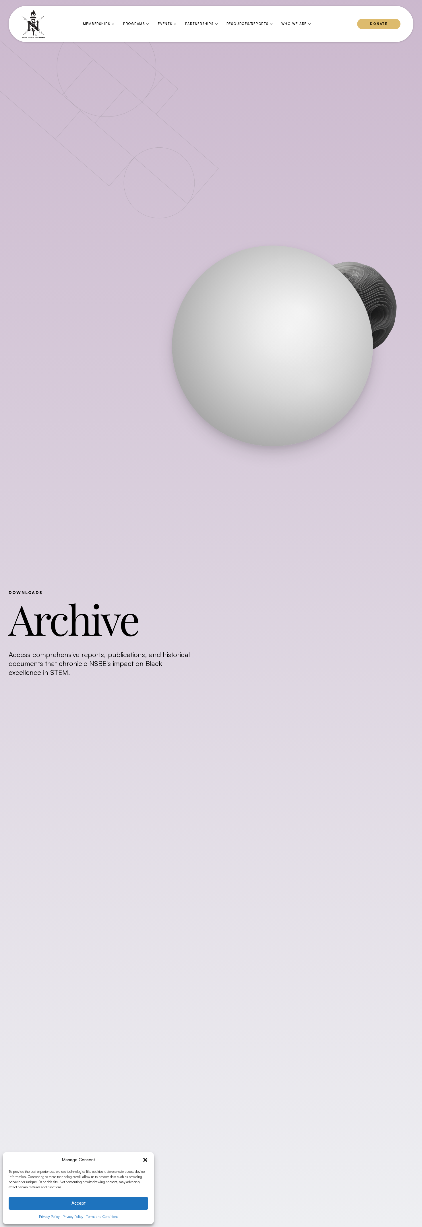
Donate (379, 24)
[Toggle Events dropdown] (175, 24)
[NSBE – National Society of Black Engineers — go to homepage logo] (33, 24)
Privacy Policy (49, 1216)
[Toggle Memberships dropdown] (113, 24)
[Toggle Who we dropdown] (309, 24)
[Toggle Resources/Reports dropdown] (271, 24)
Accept (78, 1203)
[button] (145, 1160)
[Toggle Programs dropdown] (147, 24)
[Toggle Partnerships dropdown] (216, 24)
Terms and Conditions (102, 1216)
